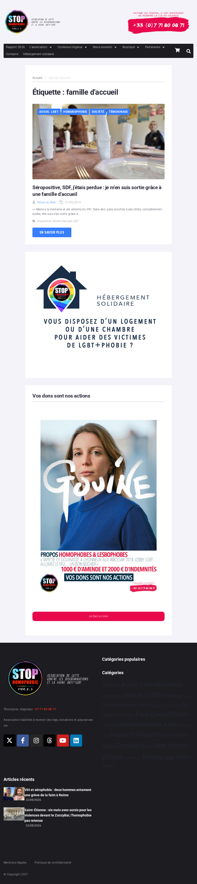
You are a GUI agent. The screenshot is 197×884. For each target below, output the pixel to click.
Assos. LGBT (49, 111)
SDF (76, 221)
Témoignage (118, 111)
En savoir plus (52, 232)
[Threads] (49, 741)
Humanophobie (75, 111)
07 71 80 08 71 (45, 709)
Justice (172, 724)
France (178, 714)
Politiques (143, 734)
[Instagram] (36, 741)
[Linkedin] (76, 741)
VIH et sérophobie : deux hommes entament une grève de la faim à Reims (58, 792)
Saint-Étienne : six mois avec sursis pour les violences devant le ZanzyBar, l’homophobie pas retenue (58, 815)
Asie (119, 696)
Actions (111, 685)
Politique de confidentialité (53, 862)
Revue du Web (46, 202)
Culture (143, 705)
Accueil (37, 78)
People (120, 734)
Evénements (124, 715)
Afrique (108, 696)
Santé (108, 746)
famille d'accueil (62, 221)
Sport (146, 746)
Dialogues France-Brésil (166, 705)
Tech (126, 758)
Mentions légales (15, 862)
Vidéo (183, 757)
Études (108, 766)
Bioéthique (173, 696)
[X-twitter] (10, 741)
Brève (188, 696)
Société (98, 111)
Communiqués (119, 705)
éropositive (44, 221)
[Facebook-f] (23, 741)
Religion (180, 735)
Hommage (110, 725)
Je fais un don (98, 616)
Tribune (136, 758)
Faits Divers (152, 714)
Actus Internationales (152, 685)
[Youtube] (63, 741)
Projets (164, 735)
